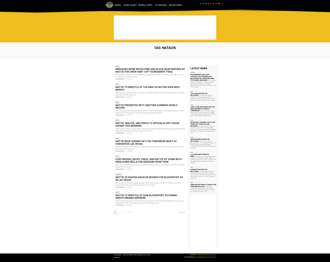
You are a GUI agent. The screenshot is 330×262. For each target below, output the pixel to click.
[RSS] (208, 3)
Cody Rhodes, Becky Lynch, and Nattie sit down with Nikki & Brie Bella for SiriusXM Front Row (149, 160)
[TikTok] (210, 3)
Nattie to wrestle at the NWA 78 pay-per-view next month (148, 88)
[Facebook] (200, 3)
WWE (117, 66)
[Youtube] (218, 3)
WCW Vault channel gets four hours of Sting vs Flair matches (202, 124)
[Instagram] (203, 3)
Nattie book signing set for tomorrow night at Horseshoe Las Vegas (146, 142)
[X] (213, 3)
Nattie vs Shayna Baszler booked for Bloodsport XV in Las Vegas (149, 178)
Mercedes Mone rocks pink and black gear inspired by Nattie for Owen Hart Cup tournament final (150, 70)
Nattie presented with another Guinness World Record (146, 106)
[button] (222, 3)
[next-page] (132, 212)
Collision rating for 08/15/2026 (198, 94)
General (118, 174)
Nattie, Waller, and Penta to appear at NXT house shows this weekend (148, 124)
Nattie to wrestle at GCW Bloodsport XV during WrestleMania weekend (146, 196)
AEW (191, 91)
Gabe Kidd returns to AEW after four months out (203, 185)
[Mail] (205, 3)
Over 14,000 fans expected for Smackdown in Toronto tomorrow (202, 109)
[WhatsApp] (216, 3)
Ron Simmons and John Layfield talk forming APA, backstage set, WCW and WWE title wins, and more (202, 77)
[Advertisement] (165, 27)
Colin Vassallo (120, 79)
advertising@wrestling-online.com (205, 257)
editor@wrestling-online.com (206, 254)
